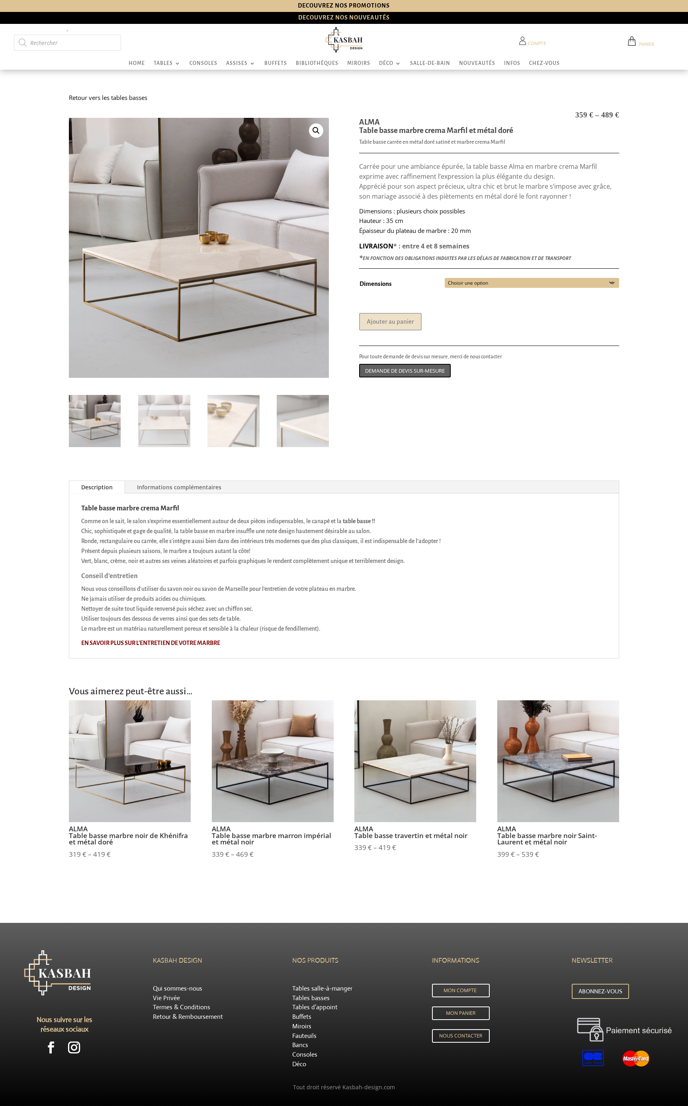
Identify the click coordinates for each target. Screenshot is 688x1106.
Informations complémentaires (179, 487)
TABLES (163, 63)
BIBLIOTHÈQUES (317, 63)
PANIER (645, 44)
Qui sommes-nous (177, 988)
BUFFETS (275, 63)
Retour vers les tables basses (108, 98)
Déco (299, 1064)
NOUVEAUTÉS (477, 63)
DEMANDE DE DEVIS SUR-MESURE (405, 370)
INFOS (512, 63)
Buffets (301, 1016)
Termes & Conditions (181, 1007)
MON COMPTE (460, 990)
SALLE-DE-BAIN (430, 63)
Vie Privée (166, 998)
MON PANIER (461, 1013)
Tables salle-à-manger (322, 988)
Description (97, 487)
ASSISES (237, 63)
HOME (137, 63)
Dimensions (376, 283)
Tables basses (311, 998)
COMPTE (536, 43)
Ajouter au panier (390, 321)
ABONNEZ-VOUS (600, 991)
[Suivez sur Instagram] (74, 1047)
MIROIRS (358, 63)
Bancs (300, 1045)
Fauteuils (304, 1036)
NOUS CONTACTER (461, 1035)
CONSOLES (203, 63)
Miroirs (301, 1026)
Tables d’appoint (315, 1007)
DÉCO (386, 63)
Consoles (304, 1054)
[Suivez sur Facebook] (51, 1047)
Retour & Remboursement (188, 1016)
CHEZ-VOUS (544, 63)
